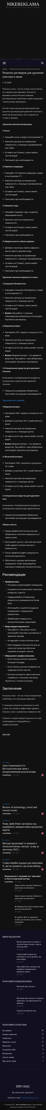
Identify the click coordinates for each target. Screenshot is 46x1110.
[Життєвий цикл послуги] (8, 989)
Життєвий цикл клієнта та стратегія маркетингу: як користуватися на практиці (30, 1000)
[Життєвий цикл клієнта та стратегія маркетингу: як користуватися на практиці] (8, 1001)
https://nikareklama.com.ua (23, 1104)
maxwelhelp (6, 775)
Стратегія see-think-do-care (26, 1011)
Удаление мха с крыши (13, 400)
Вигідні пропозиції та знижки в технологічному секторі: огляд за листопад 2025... (20, 846)
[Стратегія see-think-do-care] (8, 1014)
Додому (4, 69)
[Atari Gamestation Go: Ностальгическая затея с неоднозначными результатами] (23, 748)
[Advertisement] (23, 35)
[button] (4, 63)
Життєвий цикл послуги (26, 986)
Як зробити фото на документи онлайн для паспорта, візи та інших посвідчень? (28, 919)
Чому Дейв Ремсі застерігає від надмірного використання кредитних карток (22, 826)
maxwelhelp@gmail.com (30, 1098)
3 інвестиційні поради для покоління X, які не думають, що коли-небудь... (22, 864)
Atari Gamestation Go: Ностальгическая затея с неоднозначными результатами (19, 768)
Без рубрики (6, 762)
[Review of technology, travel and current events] (23, 790)
